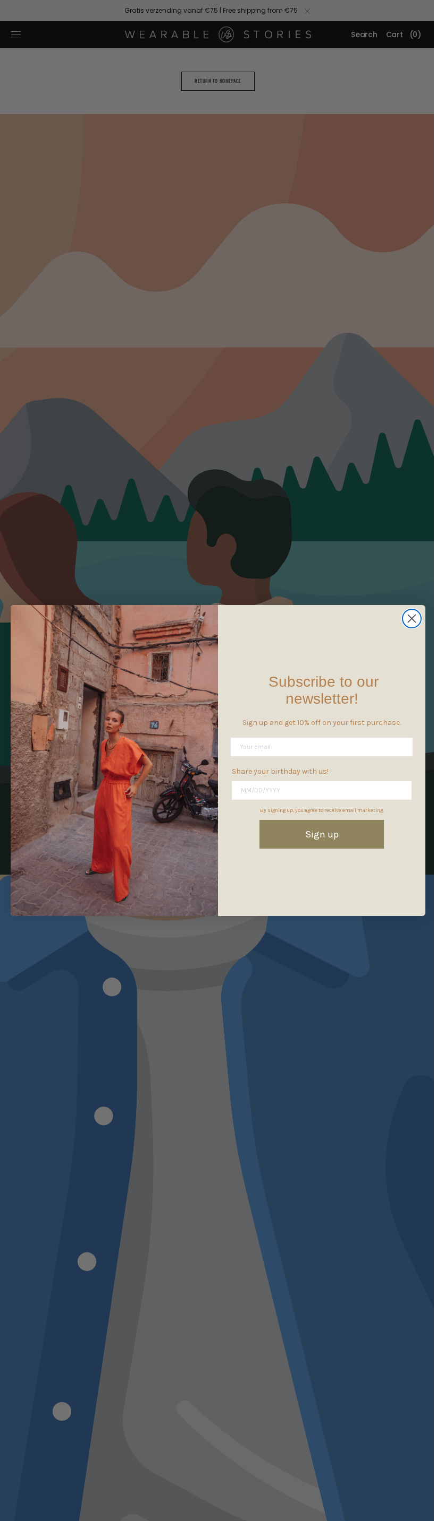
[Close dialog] (408, 618)
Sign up (317, 834)
